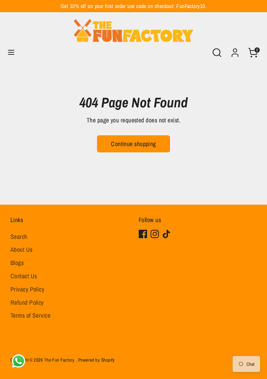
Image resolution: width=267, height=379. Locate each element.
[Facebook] (143, 234)
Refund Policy (27, 302)
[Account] (235, 50)
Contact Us (23, 276)
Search (18, 236)
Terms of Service (30, 315)
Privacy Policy (27, 289)
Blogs (17, 262)
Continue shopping (133, 143)
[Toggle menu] (11, 52)
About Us (21, 249)
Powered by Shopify (96, 360)
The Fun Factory (60, 360)
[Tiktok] (166, 234)
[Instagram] (155, 234)
